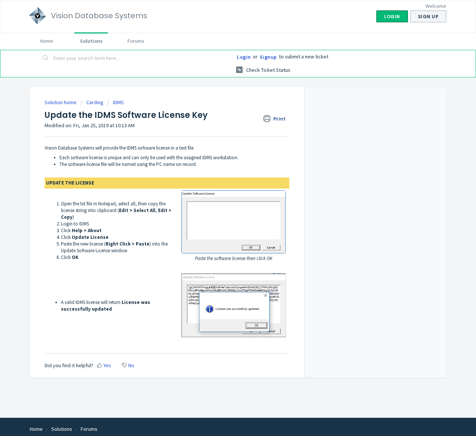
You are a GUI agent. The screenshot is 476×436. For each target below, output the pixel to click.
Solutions (91, 41)
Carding (94, 102)
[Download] (224, 120)
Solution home (61, 102)
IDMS (118, 102)
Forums (136, 41)
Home (46, 41)
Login (244, 57)
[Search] (46, 58)
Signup (268, 57)
